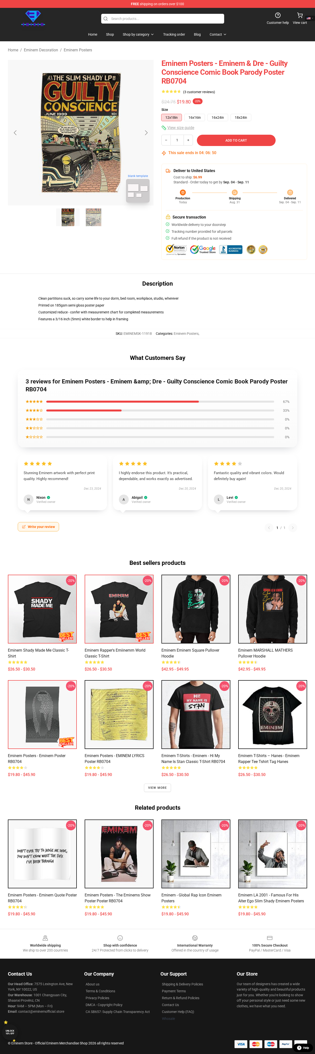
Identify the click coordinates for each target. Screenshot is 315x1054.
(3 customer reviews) (199, 92)
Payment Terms (174, 991)
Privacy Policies (97, 998)
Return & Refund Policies (180, 998)
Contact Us (170, 1005)
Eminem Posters (78, 50)
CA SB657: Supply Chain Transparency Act (118, 1012)
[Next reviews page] (292, 527)
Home (13, 50)
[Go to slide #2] (93, 217)
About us (92, 984)
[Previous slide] (15, 133)
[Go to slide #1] (68, 217)
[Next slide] (146, 133)
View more (157, 788)
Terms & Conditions (100, 991)
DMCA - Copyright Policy (104, 1005)
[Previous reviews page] (269, 527)
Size (164, 110)
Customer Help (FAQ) (178, 1012)
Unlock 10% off (10, 1032)
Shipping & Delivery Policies (182, 984)
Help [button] (306, 1048)
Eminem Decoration (41, 50)
